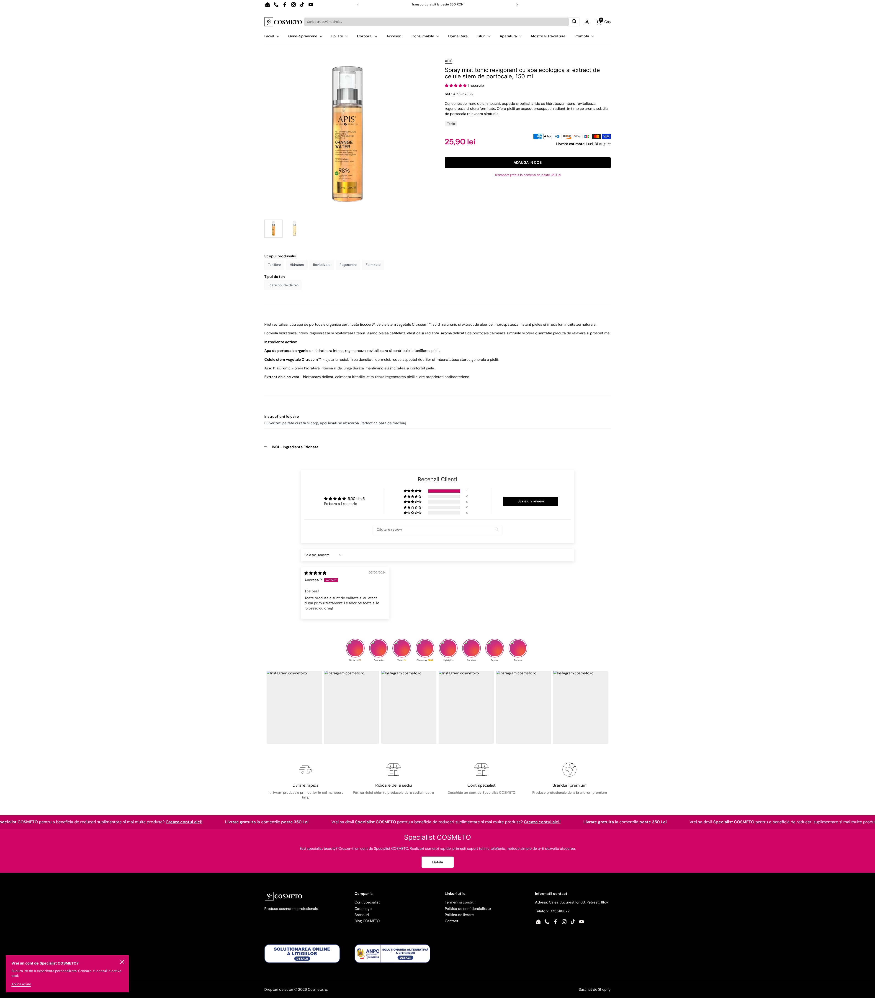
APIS (448, 61)
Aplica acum (21, 984)
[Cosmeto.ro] (283, 22)
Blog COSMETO (367, 921)
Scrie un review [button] (530, 501)
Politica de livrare (459, 914)
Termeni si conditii (460, 902)
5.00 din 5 (356, 498)
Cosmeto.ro (317, 989)
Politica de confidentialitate (468, 908)
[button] (456, 85)
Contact (451, 921)
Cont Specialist (367, 902)
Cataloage (363, 908)
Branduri (362, 914)
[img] (315, 573)
